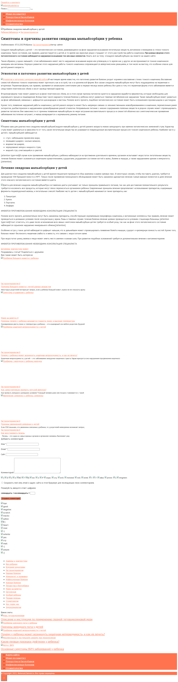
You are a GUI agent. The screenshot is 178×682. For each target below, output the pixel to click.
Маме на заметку (16, 13)
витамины (5, 249)
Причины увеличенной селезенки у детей (20, 424)
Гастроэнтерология (29, 32)
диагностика (16, 249)
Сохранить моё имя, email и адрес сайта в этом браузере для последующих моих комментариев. (49, 482)
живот (26, 249)
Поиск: (4, 8)
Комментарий (7, 472)
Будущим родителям (15, 567)
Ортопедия (11, 592)
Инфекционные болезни (20, 20)
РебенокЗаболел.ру (9, 32)
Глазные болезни (13, 573)
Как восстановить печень (13, 433)
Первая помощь (13, 598)
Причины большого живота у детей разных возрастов (26, 286)
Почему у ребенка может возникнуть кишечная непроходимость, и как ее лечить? (39, 355)
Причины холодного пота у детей (22, 627)
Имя (3, 444)
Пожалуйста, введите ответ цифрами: (18, 488)
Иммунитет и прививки (16, 576)
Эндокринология (13, 607)
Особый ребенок (13, 595)
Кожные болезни (13, 582)
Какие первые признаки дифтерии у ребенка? (30, 641)
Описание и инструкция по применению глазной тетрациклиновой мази (47, 619)
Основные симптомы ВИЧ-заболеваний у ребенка (32, 649)
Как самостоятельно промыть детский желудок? (23, 389)
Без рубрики (11, 564)
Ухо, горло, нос (12, 604)
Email (4, 449)
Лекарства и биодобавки (20, 17)
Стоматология (14, 23)
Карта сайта (12, 654)
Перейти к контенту (10, 2)
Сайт (3, 454)
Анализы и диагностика (16, 561)
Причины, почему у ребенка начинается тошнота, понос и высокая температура (38, 321)
